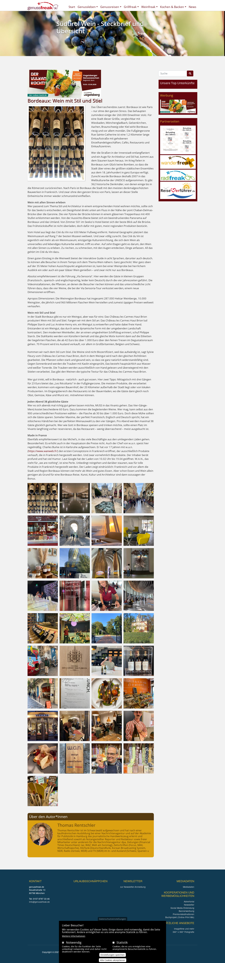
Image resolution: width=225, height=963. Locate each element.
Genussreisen (109, 7)
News (192, 7)
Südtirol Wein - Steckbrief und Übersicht (100, 27)
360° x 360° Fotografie (183, 931)
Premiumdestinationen (183, 914)
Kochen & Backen (172, 7)
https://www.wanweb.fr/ (42, 451)
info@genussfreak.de (39, 901)
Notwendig (73, 942)
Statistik (122, 942)
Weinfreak (148, 7)
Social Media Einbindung (182, 907)
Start (72, 7)
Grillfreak (130, 7)
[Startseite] (43, 6)
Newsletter (189, 904)
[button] (43, 498)
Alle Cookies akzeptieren (112, 960)
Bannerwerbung (186, 910)
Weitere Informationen (73, 936)
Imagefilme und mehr (184, 928)
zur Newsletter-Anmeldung (133, 886)
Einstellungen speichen (113, 954)
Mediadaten (188, 886)
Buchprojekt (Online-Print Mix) (179, 917)
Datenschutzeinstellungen (112, 918)
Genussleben (87, 7)
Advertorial (189, 901)
